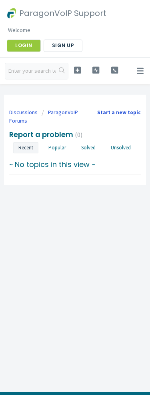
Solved (88, 147)
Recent (25, 147)
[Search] (62, 71)
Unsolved (121, 147)
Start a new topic (119, 112)
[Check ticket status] (96, 70)
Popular (57, 147)
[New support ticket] (77, 70)
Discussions (23, 112)
